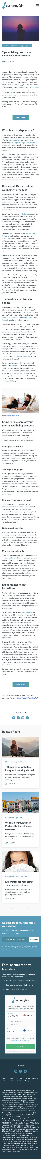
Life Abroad (6, 46)
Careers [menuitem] (35, 1078)
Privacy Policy (6, 950)
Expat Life (28, 46)
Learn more (20, 117)
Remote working (17, 46)
